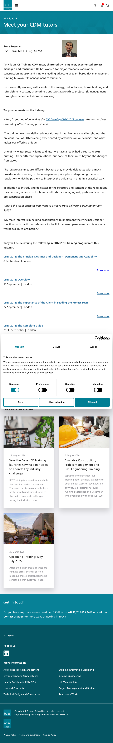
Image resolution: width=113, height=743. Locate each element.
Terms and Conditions (29, 735)
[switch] (42, 390)
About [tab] (93, 347)
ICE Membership (68, 682)
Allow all (92, 402)
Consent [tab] (19, 347)
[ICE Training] (8, 5)
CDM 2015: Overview (17, 279)
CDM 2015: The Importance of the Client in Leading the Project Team (46, 302)
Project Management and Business (77, 688)
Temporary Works (68, 694)
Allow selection (56, 402)
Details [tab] (56, 347)
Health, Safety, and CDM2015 (20, 682)
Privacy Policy (10, 735)
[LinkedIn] (6, 653)
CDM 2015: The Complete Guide (23, 325)
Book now (103, 270)
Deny (20, 402)
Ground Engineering (70, 676)
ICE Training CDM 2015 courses (65, 119)
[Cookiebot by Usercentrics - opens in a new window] (97, 338)
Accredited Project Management (21, 670)
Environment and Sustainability (21, 676)
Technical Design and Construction (22, 694)
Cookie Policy (49, 735)
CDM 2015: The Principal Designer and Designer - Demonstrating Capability (50, 256)
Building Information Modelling (76, 670)
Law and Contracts (14, 688)
